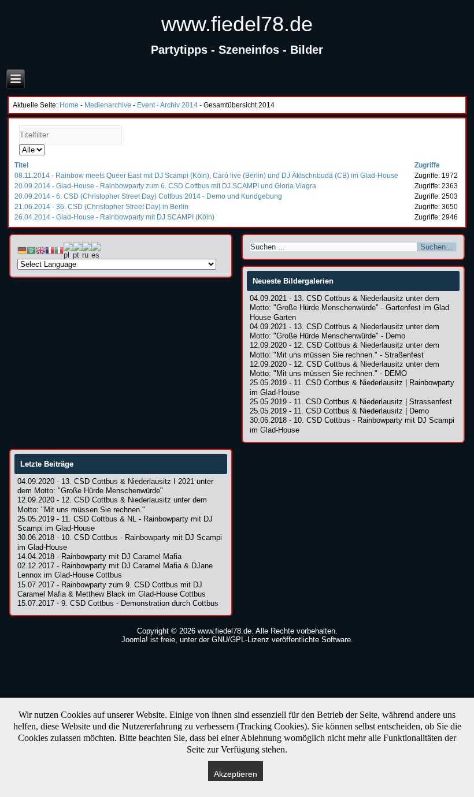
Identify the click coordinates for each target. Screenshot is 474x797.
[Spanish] (96, 249)
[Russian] (86, 249)
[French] (49, 249)
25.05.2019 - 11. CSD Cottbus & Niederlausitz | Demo (339, 411)
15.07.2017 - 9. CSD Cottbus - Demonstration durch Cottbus (118, 603)
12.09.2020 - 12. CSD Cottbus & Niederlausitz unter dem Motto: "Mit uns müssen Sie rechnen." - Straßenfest (344, 350)
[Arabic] (31, 249)
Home (69, 105)
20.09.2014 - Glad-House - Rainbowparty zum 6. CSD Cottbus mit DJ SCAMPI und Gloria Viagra (165, 186)
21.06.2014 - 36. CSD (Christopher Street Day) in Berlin (101, 207)
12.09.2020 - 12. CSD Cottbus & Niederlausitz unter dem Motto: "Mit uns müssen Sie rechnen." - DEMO (344, 369)
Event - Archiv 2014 (167, 105)
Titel (21, 165)
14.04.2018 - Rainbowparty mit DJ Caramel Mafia (99, 556)
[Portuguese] (77, 249)
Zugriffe (427, 165)
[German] (22, 249)
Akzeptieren (235, 774)
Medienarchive (107, 105)
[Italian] (59, 249)
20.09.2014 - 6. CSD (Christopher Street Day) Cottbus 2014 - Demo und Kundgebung (148, 196)
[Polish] (68, 249)
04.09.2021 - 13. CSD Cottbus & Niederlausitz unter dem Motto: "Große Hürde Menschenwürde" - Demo (344, 331)
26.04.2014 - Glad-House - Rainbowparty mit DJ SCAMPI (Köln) (114, 217)
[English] (40, 249)
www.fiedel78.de (237, 24)
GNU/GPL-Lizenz (240, 639)
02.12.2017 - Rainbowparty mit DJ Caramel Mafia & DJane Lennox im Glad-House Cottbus (115, 570)
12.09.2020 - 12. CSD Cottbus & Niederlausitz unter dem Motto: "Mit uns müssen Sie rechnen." (112, 504)
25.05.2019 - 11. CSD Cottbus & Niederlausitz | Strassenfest (351, 401)
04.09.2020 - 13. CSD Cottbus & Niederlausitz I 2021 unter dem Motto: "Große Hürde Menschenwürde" (115, 486)
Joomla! (134, 639)
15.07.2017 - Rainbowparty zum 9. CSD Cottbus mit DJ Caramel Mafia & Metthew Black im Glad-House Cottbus (111, 589)
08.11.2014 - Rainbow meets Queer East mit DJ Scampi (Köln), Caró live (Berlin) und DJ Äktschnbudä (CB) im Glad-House (206, 176)
